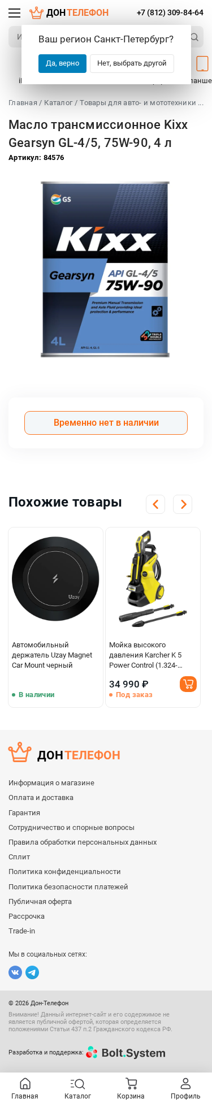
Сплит (19, 857)
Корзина (131, 1096)
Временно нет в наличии (106, 422)
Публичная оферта (40, 901)
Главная (24, 1096)
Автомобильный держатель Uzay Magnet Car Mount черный (52, 655)
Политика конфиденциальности (64, 871)
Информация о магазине (51, 783)
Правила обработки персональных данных (82, 842)
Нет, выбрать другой (132, 63)
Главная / (25, 102)
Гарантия (24, 812)
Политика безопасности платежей (68, 887)
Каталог (58, 102)
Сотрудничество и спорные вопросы (71, 827)
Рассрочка (26, 916)
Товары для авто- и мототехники (138, 102)
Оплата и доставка (40, 797)
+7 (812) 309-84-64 (170, 12)
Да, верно (62, 63)
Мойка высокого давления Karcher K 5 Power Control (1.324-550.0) (145, 656)
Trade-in (21, 931)
